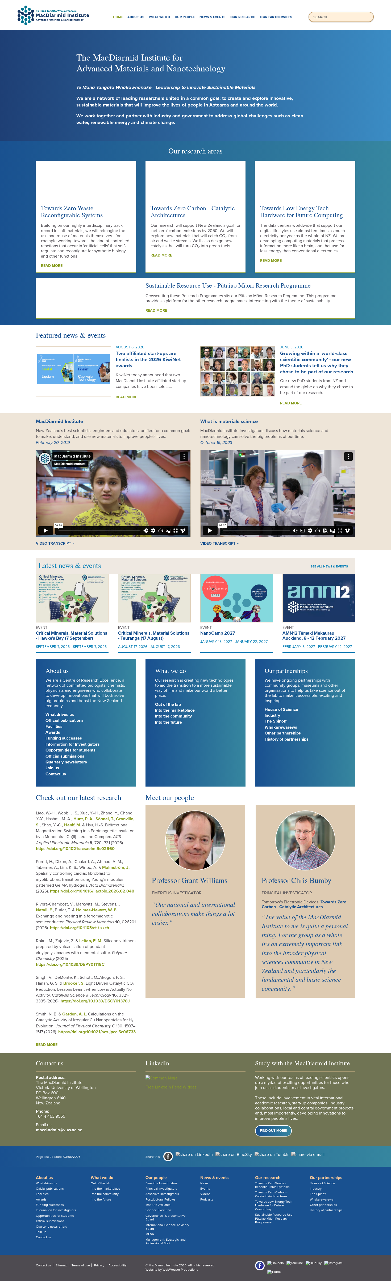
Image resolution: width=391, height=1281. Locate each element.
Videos (205, 1194)
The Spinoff (275, 721)
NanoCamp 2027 (217, 633)
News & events (212, 17)
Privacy (99, 1265)
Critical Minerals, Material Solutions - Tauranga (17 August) (153, 635)
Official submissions (64, 756)
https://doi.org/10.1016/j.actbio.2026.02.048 (92, 891)
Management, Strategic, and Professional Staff (165, 1241)
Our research (243, 17)
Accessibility (118, 1265)
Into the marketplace (175, 710)
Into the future (168, 722)
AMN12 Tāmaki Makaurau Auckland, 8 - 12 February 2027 (314, 635)
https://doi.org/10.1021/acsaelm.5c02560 (75, 848)
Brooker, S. (74, 983)
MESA (149, 1234)
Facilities (54, 726)
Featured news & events (71, 335)
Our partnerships (276, 17)
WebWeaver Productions (180, 1269)
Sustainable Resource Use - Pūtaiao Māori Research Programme (228, 285)
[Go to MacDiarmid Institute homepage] (195, 5)
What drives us (59, 714)
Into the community (173, 716)
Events (205, 1188)
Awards (52, 732)
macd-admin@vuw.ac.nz (59, 1130)
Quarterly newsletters (66, 762)
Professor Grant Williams (189, 880)
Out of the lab (168, 704)
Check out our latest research (78, 797)
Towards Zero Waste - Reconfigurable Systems (72, 211)
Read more (52, 265)
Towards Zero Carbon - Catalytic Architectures (193, 211)
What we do (159, 17)
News (204, 1183)
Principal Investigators (161, 1188)
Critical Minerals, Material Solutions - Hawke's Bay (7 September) (71, 635)
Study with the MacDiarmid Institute (302, 1063)
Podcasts (206, 1199)
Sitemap (61, 1265)
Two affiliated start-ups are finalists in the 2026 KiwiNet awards (148, 360)
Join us (52, 768)
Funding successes (63, 738)
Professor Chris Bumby (296, 880)
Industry (272, 715)
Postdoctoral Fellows (160, 1199)
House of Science (281, 709)
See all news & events (329, 566)
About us (135, 17)
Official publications (64, 720)
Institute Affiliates (157, 1205)
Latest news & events (70, 565)
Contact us (55, 774)
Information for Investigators (72, 744)
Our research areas (195, 151)
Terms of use (81, 1265)
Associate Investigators (162, 1194)
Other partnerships (283, 733)
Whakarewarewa (281, 727)
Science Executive (158, 1210)
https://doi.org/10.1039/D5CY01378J (95, 1001)
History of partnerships (287, 739)
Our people (185, 17)
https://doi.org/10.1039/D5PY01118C (70, 964)
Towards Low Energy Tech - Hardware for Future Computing (301, 211)
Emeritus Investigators (161, 1183)
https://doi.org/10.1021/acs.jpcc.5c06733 (97, 1032)
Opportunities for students (70, 750)
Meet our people (169, 797)
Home (118, 17)
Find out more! (273, 1131)
